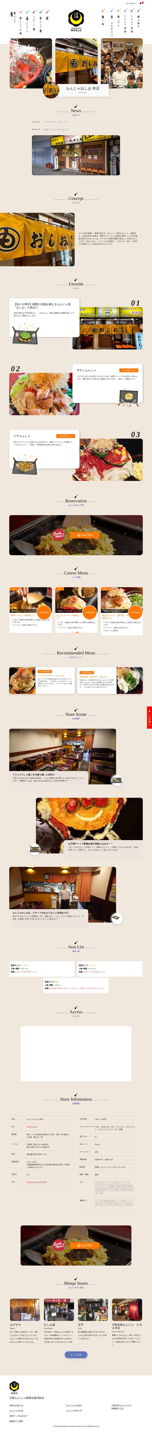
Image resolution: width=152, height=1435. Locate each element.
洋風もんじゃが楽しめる (123, 1204)
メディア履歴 (34, 21)
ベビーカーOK (125, 1183)
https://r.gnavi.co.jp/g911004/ (37, 1182)
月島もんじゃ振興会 (41, 22)
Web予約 (86, 535)
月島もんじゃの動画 (20, 23)
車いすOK (99, 1193)
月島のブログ (118, 19)
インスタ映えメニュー (124, 1201)
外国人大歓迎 (100, 1189)
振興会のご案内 (103, 17)
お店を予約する (150, 719)
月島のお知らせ (138, 20)
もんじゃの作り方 (74, 1411)
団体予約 (47, 16)
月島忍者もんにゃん (27, 23)
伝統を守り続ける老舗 (124, 1186)
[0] (140, 3)
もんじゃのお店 (16, 1411)
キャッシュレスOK (110, 1183)
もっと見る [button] (76, 1355)
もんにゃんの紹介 (74, 1405)
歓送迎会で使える (126, 1189)
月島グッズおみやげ (18, 1416)
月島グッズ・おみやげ (112, 24)
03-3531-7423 (32, 1127)
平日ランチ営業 (112, 1189)
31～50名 (99, 1183)
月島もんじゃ (13, 16)
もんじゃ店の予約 (132, 21)
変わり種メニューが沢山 (104, 1204)
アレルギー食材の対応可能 (105, 1201)
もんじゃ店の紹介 (125, 21)
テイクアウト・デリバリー (56, 122)
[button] (72, 632)
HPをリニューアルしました (56, 129)
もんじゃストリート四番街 (105, 1186)
